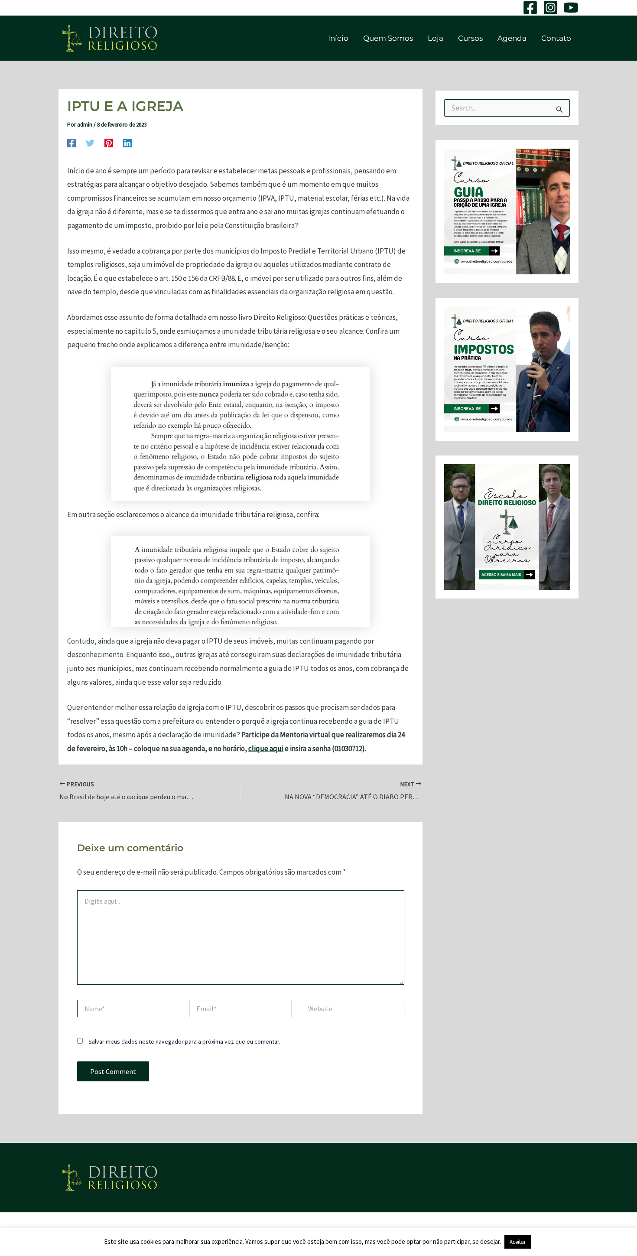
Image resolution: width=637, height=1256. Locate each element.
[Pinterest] (108, 142)
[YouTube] (570, 7)
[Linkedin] (127, 142)
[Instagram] (550, 7)
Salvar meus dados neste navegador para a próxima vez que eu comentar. (184, 1041)
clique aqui (265, 748)
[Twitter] (90, 142)
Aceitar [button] (518, 1242)
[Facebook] (530, 7)
